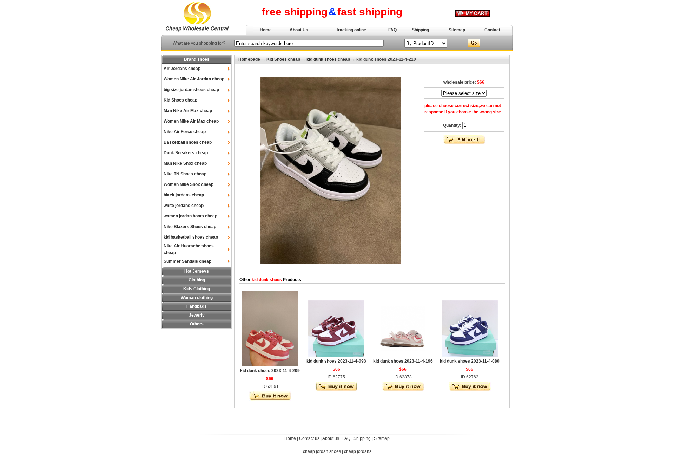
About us (330, 438)
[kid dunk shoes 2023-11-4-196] (403, 355)
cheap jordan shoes (322, 451)
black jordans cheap (184, 195)
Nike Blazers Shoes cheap (190, 226)
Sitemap (457, 29)
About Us (299, 29)
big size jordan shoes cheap (191, 89)
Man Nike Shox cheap (185, 163)
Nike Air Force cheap (185, 131)
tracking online (351, 29)
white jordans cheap (184, 205)
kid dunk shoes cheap (328, 59)
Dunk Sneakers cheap (186, 152)
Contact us (309, 438)
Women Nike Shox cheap (188, 184)
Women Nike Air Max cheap (191, 121)
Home (266, 29)
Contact (492, 29)
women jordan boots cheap (190, 216)
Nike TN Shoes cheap (185, 173)
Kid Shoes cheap (180, 100)
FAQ (392, 29)
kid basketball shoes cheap (191, 237)
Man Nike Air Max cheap (188, 110)
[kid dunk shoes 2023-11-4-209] (270, 364)
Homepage (249, 59)
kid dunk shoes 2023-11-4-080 (470, 361)
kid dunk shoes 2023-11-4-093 (336, 361)
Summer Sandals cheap (187, 261)
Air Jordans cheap (182, 68)
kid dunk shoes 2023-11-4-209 (270, 370)
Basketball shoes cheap (188, 142)
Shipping (420, 29)
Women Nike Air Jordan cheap (194, 79)
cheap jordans (357, 451)
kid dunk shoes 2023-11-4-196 (403, 361)
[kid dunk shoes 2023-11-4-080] (470, 355)
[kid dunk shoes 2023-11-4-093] (336, 355)
